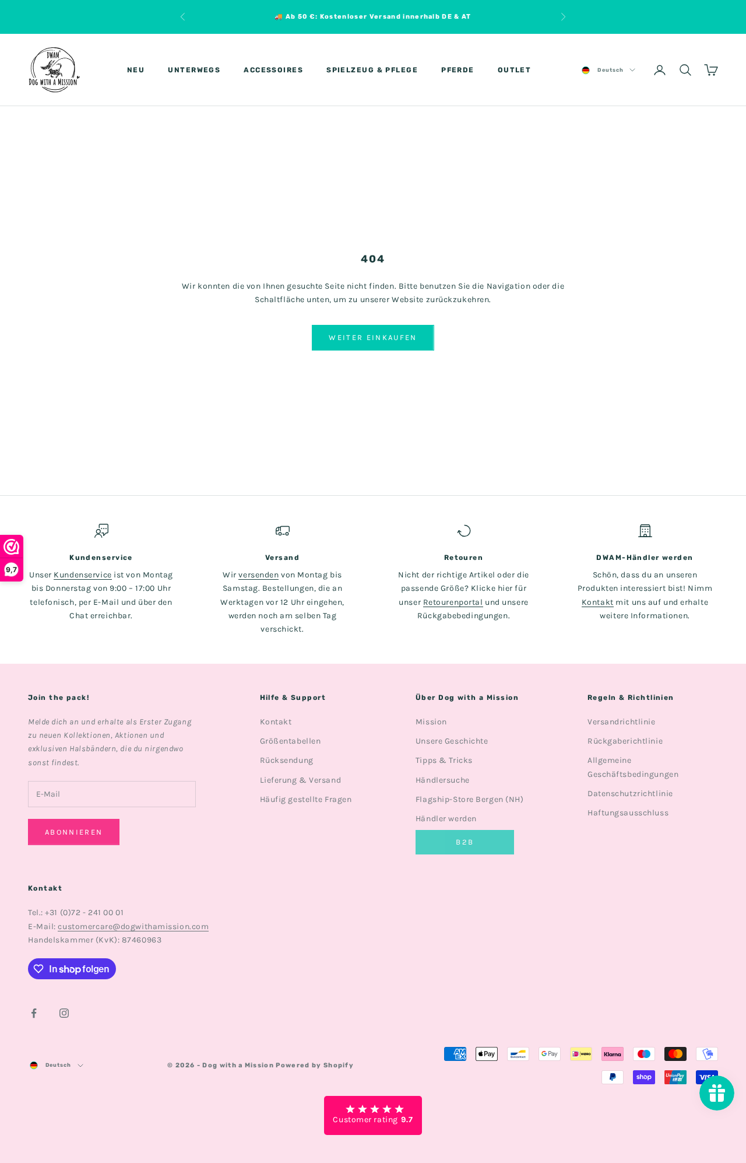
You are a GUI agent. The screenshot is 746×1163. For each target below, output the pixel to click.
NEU (136, 70)
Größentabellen (290, 741)
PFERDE (457, 70)
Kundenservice (82, 575)
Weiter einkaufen (373, 337)
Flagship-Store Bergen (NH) (470, 799)
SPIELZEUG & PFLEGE (372, 70)
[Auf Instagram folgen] (64, 1013)
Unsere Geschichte (452, 741)
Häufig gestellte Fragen (306, 799)
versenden (258, 575)
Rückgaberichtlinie (625, 741)
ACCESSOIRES (273, 70)
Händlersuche (443, 780)
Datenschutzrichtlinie (630, 793)
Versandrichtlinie (621, 722)
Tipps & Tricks (444, 760)
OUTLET (515, 70)
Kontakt (598, 602)
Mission (431, 722)
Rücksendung (287, 760)
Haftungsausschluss (627, 813)
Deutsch (610, 70)
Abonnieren (74, 832)
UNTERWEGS (194, 70)
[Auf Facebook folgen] (34, 1013)
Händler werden (446, 819)
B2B (465, 842)
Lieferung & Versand (301, 780)
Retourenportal (453, 602)
